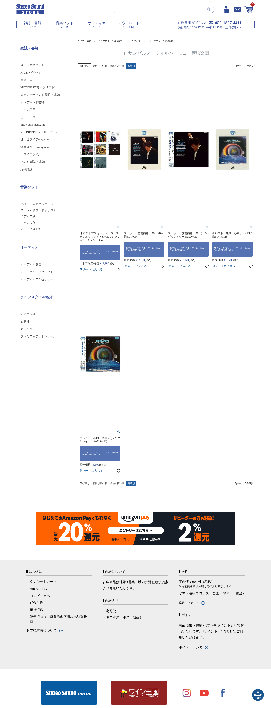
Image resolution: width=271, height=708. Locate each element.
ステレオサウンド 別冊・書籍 (40, 94)
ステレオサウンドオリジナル (39, 210)
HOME (81, 40)
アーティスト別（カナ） (113, 40)
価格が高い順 (117, 66)
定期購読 (26, 169)
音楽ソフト (92, 40)
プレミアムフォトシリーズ (38, 336)
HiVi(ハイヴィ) (30, 72)
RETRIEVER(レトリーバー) (38, 132)
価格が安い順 (100, 66)
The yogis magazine (32, 124)
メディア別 (27, 216)
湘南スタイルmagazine (35, 147)
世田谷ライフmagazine (35, 139)
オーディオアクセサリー (36, 279)
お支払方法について (41, 630)
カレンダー (27, 328)
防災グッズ (27, 314)
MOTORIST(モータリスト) (37, 87)
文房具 (24, 321)
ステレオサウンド (32, 65)
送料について (189, 603)
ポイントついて (190, 647)
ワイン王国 (27, 109)
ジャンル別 (27, 222)
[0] (249, 9)
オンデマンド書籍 (32, 102)
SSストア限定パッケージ (36, 204)
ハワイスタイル (30, 154)
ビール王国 (27, 117)
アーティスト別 (30, 229)
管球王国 (26, 80)
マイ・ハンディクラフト (36, 272)
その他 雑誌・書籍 (32, 161)
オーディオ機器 (30, 264)
